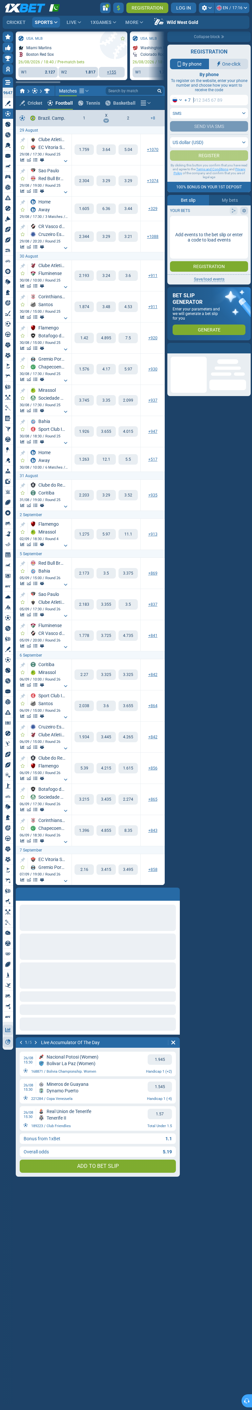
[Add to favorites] (122, 38)
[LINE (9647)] (22, 91)
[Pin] (22, 140)
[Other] (84, 91)
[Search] (159, 91)
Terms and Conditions (212, 195)
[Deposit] (118, 8)
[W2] (128, 149)
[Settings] (206, 8)
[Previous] (21, 892)
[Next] (38, 892)
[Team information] (42, 159)
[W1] (84, 149)
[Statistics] (22, 159)
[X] (106, 149)
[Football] (35, 91)
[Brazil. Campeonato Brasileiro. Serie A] (47, 91)
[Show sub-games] (65, 161)
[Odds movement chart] (29, 159)
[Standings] (35, 159)
